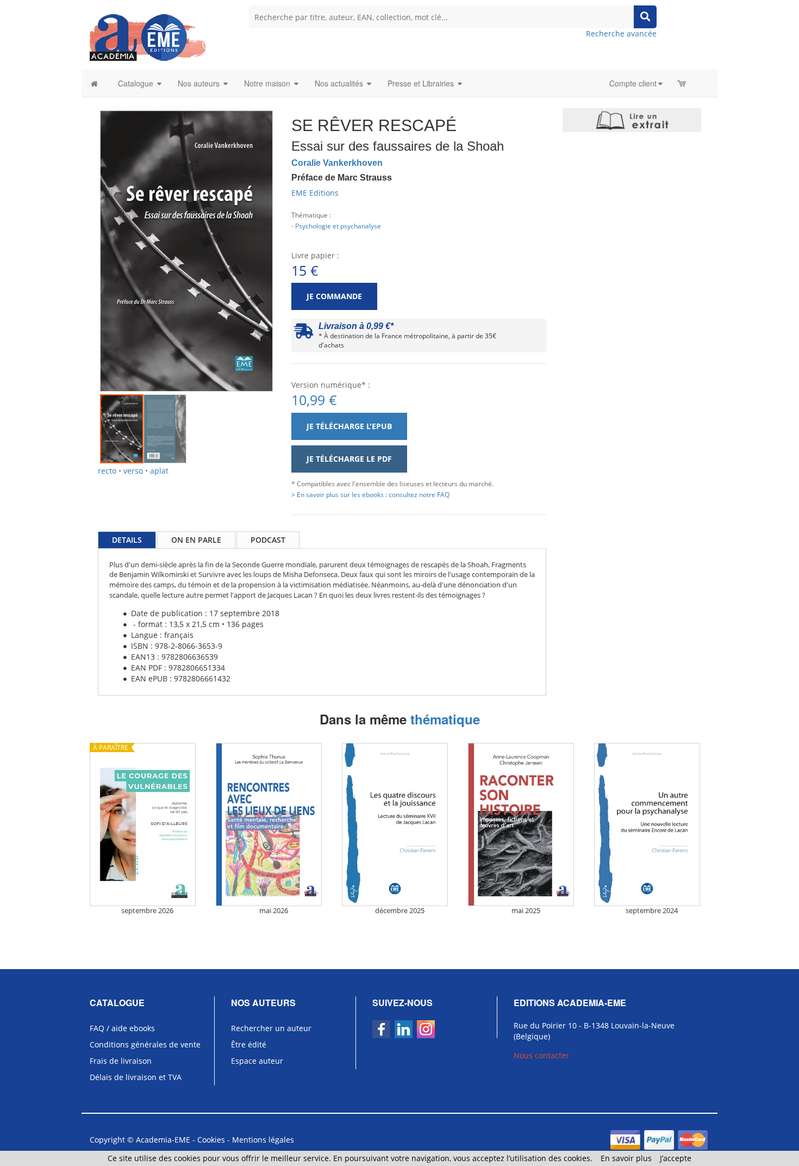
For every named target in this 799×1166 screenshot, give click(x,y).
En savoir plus (626, 1158)
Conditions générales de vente (145, 1044)
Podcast (268, 540)
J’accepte (675, 1158)
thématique (445, 719)
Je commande (334, 296)
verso (133, 471)
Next (289, 238)
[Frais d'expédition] (303, 333)
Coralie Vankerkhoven (337, 163)
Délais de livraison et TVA (136, 1077)
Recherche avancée (621, 33)
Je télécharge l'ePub (349, 426)
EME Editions (315, 193)
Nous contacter (541, 1055)
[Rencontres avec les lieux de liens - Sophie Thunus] (273, 824)
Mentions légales (263, 1139)
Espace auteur (257, 1061)
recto (107, 471)
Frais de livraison (121, 1061)
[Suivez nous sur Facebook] (381, 1029)
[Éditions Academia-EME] (147, 37)
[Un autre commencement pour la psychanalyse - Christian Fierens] (651, 824)
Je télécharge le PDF (349, 459)
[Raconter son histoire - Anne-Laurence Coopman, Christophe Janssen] (525, 824)
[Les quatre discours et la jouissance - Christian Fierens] (399, 824)
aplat (159, 471)
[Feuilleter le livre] (632, 120)
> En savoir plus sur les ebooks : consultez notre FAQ (370, 494)
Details (127, 540)
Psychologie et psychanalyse (338, 225)
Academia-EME (163, 1139)
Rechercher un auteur (271, 1028)
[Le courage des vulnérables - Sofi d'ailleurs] (147, 824)
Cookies (211, 1139)
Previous (84, 238)
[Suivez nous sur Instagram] (426, 1029)
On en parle (196, 540)
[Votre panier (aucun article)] (682, 83)
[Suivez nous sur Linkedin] (404, 1029)
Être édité (248, 1044)
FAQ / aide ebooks (122, 1028)
